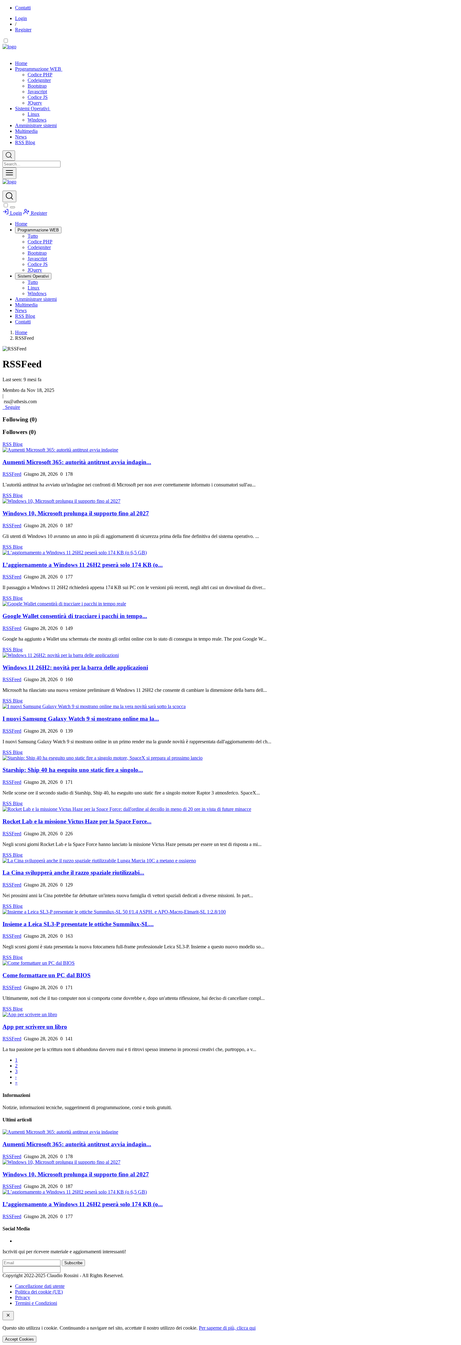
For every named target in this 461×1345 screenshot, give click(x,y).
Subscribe (73, 1263)
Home (21, 63)
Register (23, 29)
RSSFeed (12, 474)
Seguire (11, 407)
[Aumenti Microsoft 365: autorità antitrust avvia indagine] (230, 450)
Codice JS (38, 97)
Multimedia (26, 131)
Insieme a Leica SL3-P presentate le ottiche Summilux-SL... (78, 924)
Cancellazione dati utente (40, 1286)
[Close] (12, 207)
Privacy (22, 1297)
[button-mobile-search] (9, 196)
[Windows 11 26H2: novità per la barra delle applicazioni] (230, 655)
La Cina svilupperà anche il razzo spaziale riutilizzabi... (73, 872)
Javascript (37, 91)
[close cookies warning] (8, 1315)
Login (21, 18)
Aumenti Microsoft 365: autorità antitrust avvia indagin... (77, 462)
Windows (37, 119)
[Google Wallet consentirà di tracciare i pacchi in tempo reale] (230, 604)
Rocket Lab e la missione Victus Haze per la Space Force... (77, 821)
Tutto (33, 236)
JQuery (35, 103)
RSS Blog (25, 142)
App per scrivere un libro (35, 1026)
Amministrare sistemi (36, 125)
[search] (9, 155)
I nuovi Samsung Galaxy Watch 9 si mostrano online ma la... (81, 718)
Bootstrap (37, 86)
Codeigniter (39, 80)
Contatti (23, 7)
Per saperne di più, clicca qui (227, 1328)
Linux (34, 114)
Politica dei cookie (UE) (39, 1291)
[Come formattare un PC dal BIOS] (230, 963)
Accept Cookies (19, 1339)
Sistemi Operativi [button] (32, 108)
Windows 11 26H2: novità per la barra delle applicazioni (75, 667)
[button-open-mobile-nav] (9, 173)
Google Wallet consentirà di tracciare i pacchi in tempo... (75, 616)
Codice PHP (40, 74)
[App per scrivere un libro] (230, 1014)
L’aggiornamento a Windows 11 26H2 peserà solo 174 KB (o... (83, 564)
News (21, 136)
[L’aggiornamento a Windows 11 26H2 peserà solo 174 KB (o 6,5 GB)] (230, 553)
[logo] (9, 181)
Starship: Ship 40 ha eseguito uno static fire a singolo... (73, 770)
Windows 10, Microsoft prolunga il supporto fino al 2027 (76, 513)
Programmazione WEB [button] (38, 69)
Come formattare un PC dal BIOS (47, 975)
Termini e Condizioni (36, 1303)
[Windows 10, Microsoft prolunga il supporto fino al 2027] (230, 501)
